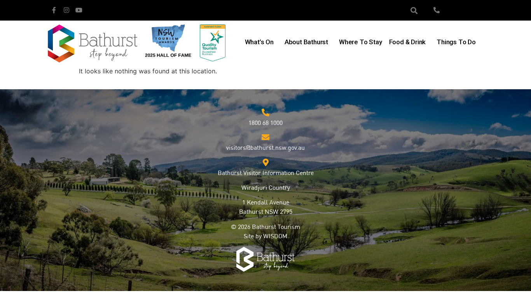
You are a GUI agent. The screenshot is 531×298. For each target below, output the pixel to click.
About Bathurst (306, 42)
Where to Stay (360, 42)
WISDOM (275, 237)
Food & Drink (407, 42)
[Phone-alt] (436, 10)
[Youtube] (79, 10)
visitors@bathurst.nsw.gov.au (265, 148)
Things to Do (456, 42)
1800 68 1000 (265, 123)
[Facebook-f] (54, 10)
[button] (414, 10)
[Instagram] (66, 10)
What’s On (259, 42)
